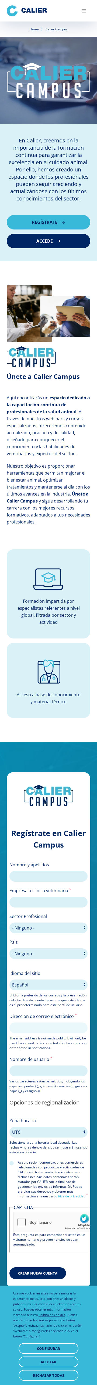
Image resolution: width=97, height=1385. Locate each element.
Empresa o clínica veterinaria (40, 890)
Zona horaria (22, 1121)
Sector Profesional (28, 916)
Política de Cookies (52, 1315)
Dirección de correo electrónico (43, 1016)
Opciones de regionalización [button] (44, 1102)
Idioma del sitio (24, 973)
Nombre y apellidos (29, 865)
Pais (13, 942)
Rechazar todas (48, 1375)
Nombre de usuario (30, 1059)
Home (34, 29)
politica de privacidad (69, 1196)
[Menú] (84, 10)
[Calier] (27, 11)
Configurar (48, 1348)
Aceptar (48, 1361)
